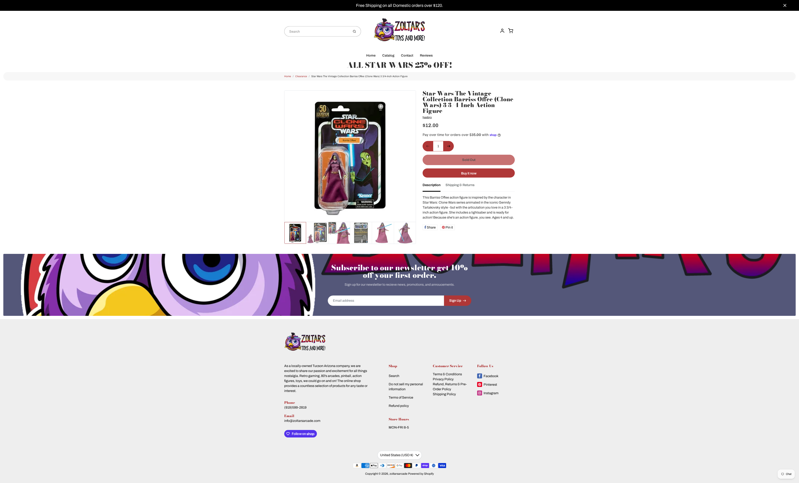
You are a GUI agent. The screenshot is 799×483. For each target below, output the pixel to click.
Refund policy (399, 406)
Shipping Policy (444, 394)
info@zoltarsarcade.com (302, 420)
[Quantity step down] (428, 146)
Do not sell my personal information (406, 386)
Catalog (388, 55)
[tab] (434, 186)
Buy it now (468, 173)
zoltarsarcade (398, 473)
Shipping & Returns (460, 185)
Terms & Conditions (447, 374)
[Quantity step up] (448, 146)
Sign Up (455, 300)
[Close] (785, 5)
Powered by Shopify (421, 473)
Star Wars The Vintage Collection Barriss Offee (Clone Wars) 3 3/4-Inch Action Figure (359, 76)
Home (371, 55)
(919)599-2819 (295, 407)
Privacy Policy (443, 379)
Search (394, 376)
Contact (407, 55)
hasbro (427, 117)
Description (431, 185)
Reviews (426, 55)
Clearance (301, 76)
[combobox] (316, 31)
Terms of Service (401, 397)
